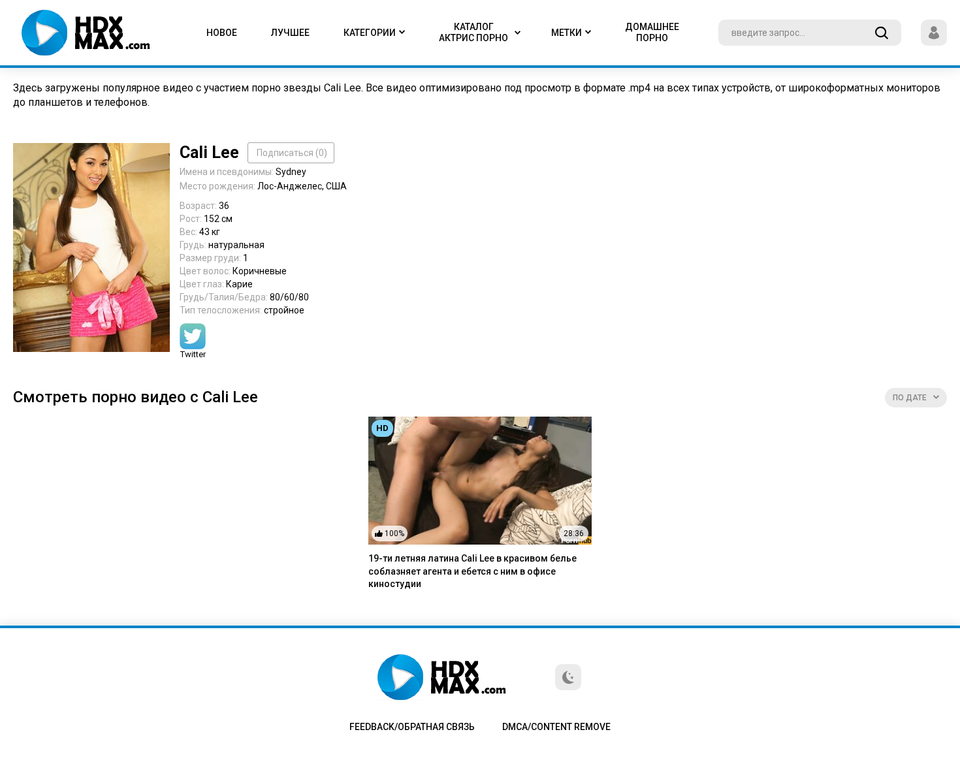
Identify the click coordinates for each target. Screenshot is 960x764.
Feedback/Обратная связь (412, 727)
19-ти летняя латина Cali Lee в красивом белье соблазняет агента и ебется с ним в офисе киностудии (472, 571)
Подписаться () (292, 153)
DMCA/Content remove (556, 727)
